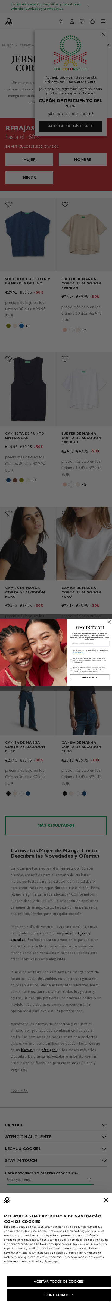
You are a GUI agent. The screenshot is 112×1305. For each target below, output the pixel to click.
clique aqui (51, 1261)
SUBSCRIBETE (89, 677)
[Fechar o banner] (106, 1200)
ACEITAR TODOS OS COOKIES (59, 1281)
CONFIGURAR (56, 1295)
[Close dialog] (109, 622)
